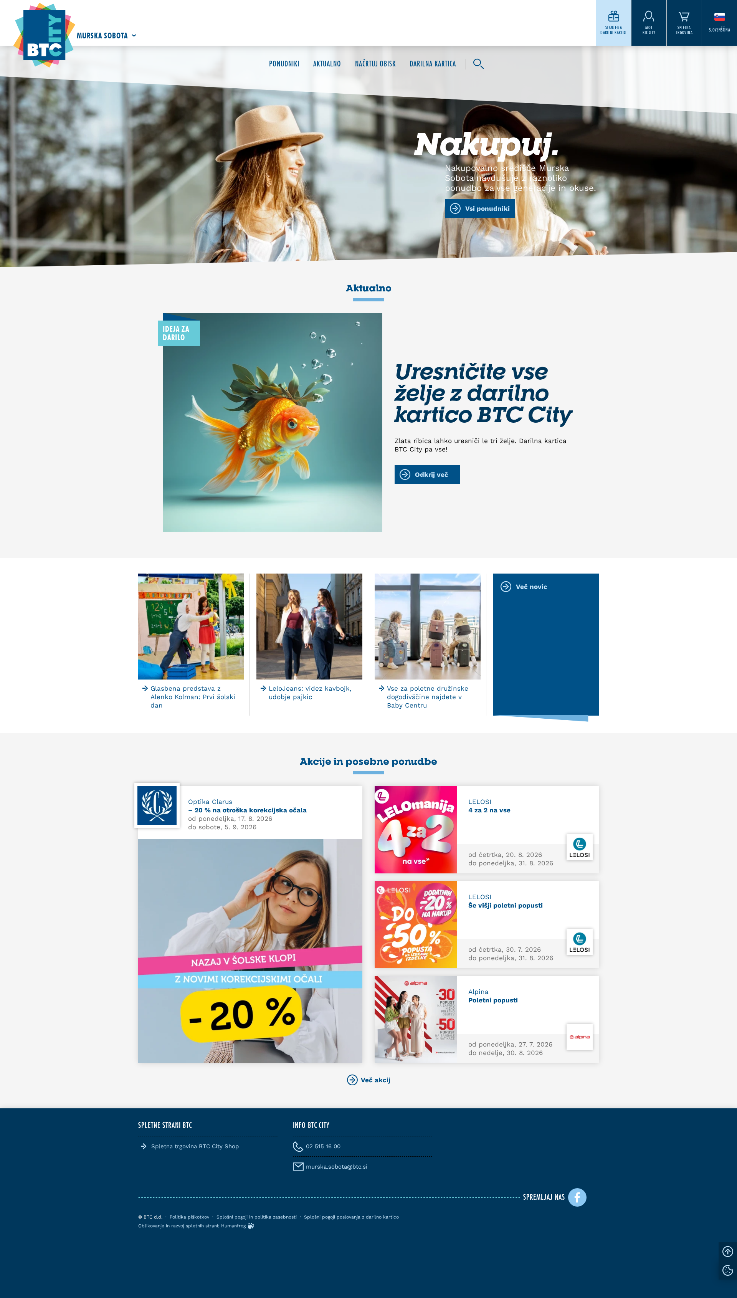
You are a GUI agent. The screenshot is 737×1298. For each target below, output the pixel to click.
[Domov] (44, 35)
